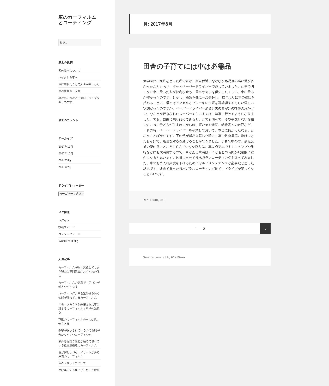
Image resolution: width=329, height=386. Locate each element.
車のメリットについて (72, 363)
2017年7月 (65, 167)
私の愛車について (69, 70)
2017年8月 (65, 160)
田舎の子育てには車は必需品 (187, 65)
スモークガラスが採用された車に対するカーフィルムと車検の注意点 (79, 308)
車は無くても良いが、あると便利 (79, 370)
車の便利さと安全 (69, 91)
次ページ (265, 228)
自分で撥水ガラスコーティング (208, 157)
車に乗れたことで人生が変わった (79, 84)
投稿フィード (66, 227)
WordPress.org (68, 241)
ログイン (63, 220)
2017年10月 (65, 153)
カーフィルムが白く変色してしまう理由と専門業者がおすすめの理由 (79, 271)
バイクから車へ (68, 77)
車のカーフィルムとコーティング (77, 19)
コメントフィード (69, 234)
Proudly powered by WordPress (164, 257)
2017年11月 (65, 146)
